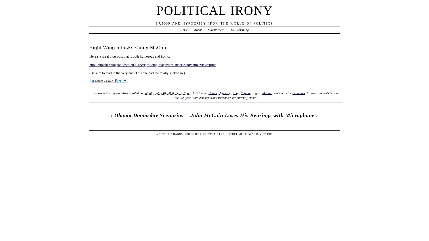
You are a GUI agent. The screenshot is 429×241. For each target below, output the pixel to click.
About (198, 30)
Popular (245, 93)
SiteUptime (234, 134)
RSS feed (185, 98)
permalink (298, 93)
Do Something (240, 30)
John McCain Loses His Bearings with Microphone (252, 115)
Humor (212, 93)
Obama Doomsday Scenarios (148, 115)
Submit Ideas (216, 30)
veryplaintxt (213, 134)
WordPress (193, 134)
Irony (236, 93)
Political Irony (214, 10)
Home (184, 30)
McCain (267, 93)
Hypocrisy (225, 93)
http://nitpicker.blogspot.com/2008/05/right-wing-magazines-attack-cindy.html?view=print (152, 65)
